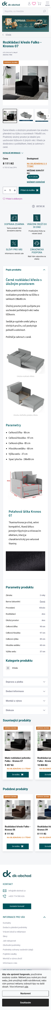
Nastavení (25, 993)
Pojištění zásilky (10, 954)
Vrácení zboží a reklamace (14, 932)
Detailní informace (11, 153)
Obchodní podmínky (11, 945)
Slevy (5, 936)
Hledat (44, 11)
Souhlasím (25, 1002)
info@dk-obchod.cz (17, 891)
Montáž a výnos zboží (12, 958)
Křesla (15, 668)
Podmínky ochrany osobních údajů (18, 950)
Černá (42, 601)
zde (26, 986)
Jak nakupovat (9, 941)
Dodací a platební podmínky (15, 927)
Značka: (7, 55)
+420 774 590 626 (16, 896)
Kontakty (7, 923)
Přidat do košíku (28, 190)
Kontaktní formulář (17, 906)
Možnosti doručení (36, 182)
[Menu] (47, 3)
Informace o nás (10, 963)
